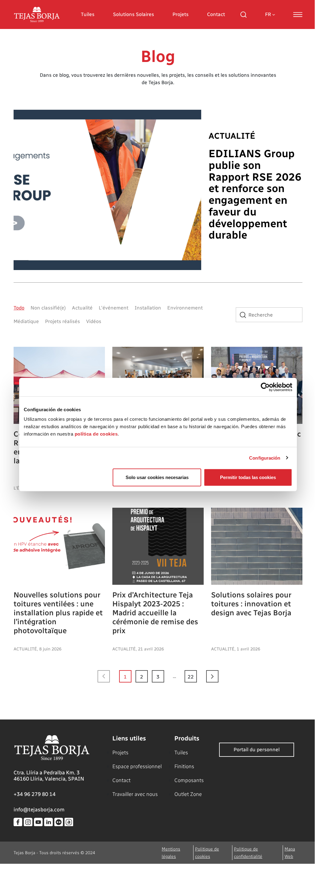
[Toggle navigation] (297, 14)
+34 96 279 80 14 (35, 794)
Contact (216, 14)
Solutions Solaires (133, 14)
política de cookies (96, 434)
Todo (19, 308)
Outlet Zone (188, 794)
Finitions (184, 766)
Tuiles (87, 14)
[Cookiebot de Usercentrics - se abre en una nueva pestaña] (265, 386)
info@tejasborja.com (39, 809)
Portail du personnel (257, 749)
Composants (189, 780)
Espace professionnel (137, 766)
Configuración (264, 457)
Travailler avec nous (135, 794)
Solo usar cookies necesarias (157, 477)
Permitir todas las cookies (248, 477)
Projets (181, 14)
